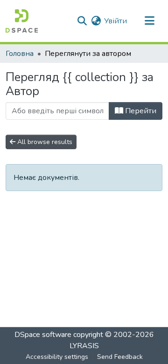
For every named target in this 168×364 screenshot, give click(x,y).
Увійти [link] (115, 21)
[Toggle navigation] (149, 21)
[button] (22, 21)
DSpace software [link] (42, 335)
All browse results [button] (43, 141)
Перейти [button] (139, 111)
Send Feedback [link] (120, 356)
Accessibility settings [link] (57, 356)
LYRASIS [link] (84, 346)
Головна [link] (20, 53)
